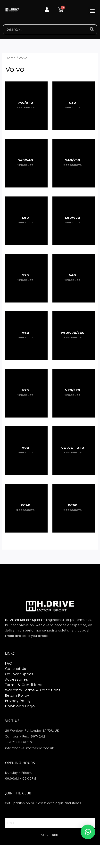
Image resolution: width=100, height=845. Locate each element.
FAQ (8, 663)
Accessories (16, 679)
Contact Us (15, 668)
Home (10, 58)
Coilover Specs (19, 674)
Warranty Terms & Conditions (33, 690)
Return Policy (17, 695)
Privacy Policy (18, 700)
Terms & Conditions (23, 684)
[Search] (92, 29)
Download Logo (20, 706)
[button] (92, 11)
